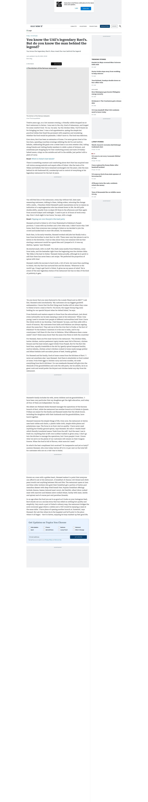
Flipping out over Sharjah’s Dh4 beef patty (48, 219)
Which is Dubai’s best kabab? (43, 159)
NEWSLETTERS (105, 26)
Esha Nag (29, 58)
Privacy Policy (48, 539)
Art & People (34, 35)
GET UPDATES (78, 537)
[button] (27, 26)
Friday (28, 35)
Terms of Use (58, 539)
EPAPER (114, 26)
